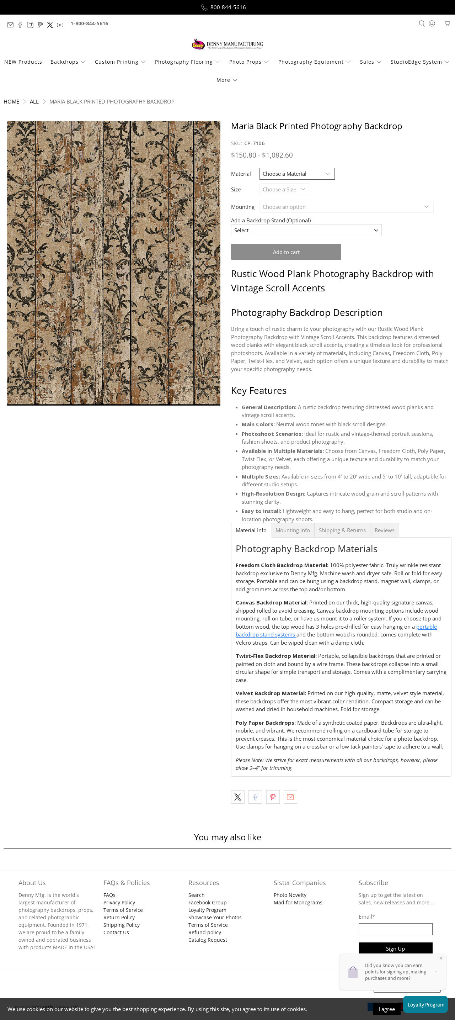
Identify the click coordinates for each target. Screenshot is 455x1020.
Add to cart (286, 251)
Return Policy (119, 917)
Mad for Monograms (298, 902)
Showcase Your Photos (215, 917)
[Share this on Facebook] (255, 797)
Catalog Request (207, 939)
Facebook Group (207, 902)
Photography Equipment (311, 61)
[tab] (251, 530)
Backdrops (64, 61)
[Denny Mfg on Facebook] (22, 26)
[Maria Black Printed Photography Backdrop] (114, 263)
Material (241, 173)
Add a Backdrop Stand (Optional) (271, 220)
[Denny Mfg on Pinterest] (42, 26)
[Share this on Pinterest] (273, 797)
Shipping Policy (121, 924)
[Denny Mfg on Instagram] (32, 26)
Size (236, 189)
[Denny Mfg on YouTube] (62, 26)
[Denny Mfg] (227, 44)
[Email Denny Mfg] (12, 26)
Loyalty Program (207, 910)
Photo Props (245, 61)
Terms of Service (123, 910)
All (34, 101)
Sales (367, 61)
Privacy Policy (119, 902)
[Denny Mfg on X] (52, 26)
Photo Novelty (290, 895)
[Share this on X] (238, 797)
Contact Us (116, 932)
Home (11, 101)
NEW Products (23, 61)
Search (196, 895)
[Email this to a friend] (290, 797)
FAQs (109, 895)
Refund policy (204, 932)
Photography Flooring (184, 61)
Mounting (243, 206)
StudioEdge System (416, 61)
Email (367, 916)
